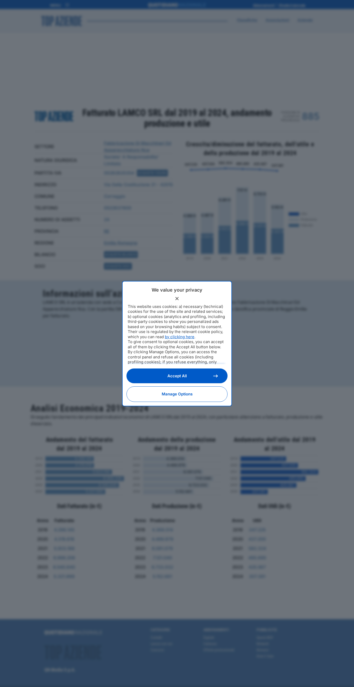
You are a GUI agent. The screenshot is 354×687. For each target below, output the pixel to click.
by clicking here (179, 336)
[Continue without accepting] (177, 299)
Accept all (177, 375)
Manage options (177, 394)
